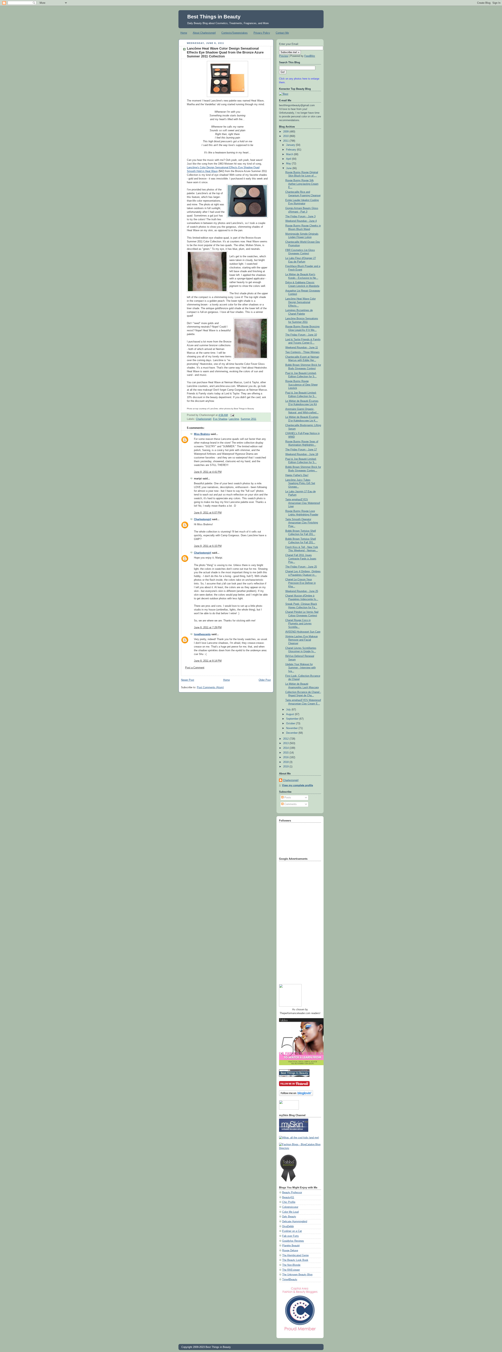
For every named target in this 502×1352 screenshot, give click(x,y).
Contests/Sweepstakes (234, 32)
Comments (290, 804)
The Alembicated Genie (295, 1255)
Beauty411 (288, 1197)
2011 (286, 140)
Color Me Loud (290, 1212)
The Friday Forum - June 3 (300, 216)
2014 (286, 748)
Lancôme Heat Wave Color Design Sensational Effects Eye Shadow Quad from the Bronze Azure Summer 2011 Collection (225, 52)
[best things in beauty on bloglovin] (296, 1095)
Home (183, 32)
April (289, 159)
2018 (286, 762)
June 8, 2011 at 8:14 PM (208, 660)
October (291, 723)
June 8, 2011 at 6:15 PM (208, 546)
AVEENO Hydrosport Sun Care (302, 631)
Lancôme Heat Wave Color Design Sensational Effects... (300, 302)
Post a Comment (194, 667)
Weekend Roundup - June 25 (301, 591)
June (289, 168)
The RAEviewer (291, 1270)
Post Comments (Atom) (210, 687)
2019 (286, 766)
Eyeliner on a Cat (292, 1231)
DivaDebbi (288, 1226)
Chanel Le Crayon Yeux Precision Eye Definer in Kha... (300, 583)
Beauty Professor (292, 1192)
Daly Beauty (289, 1216)
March (290, 154)
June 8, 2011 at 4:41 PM (208, 472)
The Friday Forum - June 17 (301, 449)
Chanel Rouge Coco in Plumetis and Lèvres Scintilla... (298, 623)
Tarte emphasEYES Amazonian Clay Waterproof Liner (302, 503)
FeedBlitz (309, 56)
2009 (286, 131)
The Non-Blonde (291, 1265)
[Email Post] (232, 415)
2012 (286, 738)
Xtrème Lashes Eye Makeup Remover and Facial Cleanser (301, 640)
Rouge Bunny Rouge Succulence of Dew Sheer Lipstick (301, 384)
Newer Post (187, 680)
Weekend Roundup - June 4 (301, 221)
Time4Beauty (289, 1279)
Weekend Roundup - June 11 (301, 347)
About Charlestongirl (204, 32)
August (290, 714)
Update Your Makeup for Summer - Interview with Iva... (300, 668)
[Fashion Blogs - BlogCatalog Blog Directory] (300, 1148)
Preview (283, 56)
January (291, 145)
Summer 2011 (248, 419)
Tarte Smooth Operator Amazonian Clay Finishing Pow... (301, 523)
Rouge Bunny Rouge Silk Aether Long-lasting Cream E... (301, 184)
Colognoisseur (290, 1207)
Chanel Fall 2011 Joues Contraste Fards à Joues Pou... (300, 558)
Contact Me (282, 32)
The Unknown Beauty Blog (297, 1274)
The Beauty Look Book (295, 1260)
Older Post (265, 680)
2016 (286, 757)
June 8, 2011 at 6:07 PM (208, 512)
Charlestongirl (203, 419)
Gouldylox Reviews (293, 1241)
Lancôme (234, 419)
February (291, 149)
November (292, 728)
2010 (286, 136)
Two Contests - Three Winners (302, 352)
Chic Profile (288, 1202)
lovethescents (202, 634)
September (292, 718)
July (289, 709)
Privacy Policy (262, 32)
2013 (286, 743)
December (292, 733)
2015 (286, 752)
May (289, 163)
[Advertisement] (294, 921)
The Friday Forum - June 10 (301, 334)
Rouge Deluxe (290, 1250)
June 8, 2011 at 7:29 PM (208, 627)
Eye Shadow (220, 419)
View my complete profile (297, 785)
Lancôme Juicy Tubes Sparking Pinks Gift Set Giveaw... (300, 483)
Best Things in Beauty (213, 17)
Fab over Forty (290, 1236)
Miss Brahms (202, 434)
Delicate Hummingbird (294, 1221)
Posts (287, 797)
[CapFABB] (300, 1331)
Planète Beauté (291, 1245)
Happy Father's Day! (296, 475)
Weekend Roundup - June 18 (301, 454)
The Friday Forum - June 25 (301, 566)
